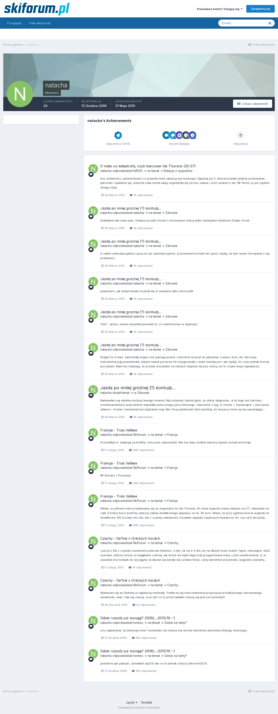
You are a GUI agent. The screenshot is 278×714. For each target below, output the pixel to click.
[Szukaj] (270, 23)
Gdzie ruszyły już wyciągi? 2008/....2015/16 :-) (137, 618)
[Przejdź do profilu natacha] (93, 169)
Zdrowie (171, 213)
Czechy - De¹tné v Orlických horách (130, 538)
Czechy (172, 543)
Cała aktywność (40, 23)
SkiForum (139, 434)
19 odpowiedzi (142, 228)
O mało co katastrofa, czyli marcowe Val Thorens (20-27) (148, 166)
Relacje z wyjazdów (178, 171)
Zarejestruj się (260, 8)
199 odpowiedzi (146, 637)
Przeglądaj (14, 23)
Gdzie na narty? (175, 622)
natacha (106, 171)
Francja (172, 434)
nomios (138, 622)
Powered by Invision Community (139, 707)
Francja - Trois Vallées (118, 430)
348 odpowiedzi (143, 450)
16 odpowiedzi (142, 195)
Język (131, 702)
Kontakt (146, 702)
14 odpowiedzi (141, 567)
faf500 (137, 171)
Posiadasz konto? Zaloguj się (219, 9)
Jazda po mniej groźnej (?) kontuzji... (130, 208)
